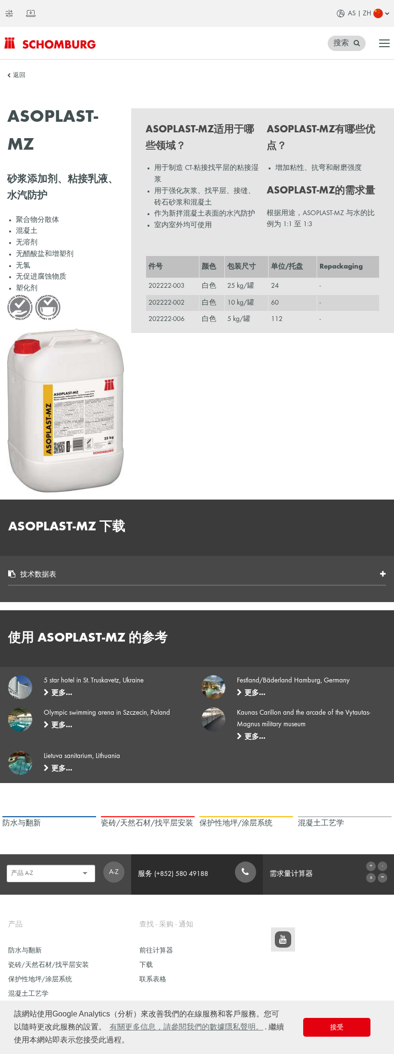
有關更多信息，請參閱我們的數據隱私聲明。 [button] (186, 1027)
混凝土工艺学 (28, 994)
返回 (19, 75)
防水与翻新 (25, 951)
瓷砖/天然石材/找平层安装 (48, 965)
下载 (146, 965)
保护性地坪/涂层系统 (40, 980)
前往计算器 (156, 951)
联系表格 (152, 980)
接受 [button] (337, 1027)
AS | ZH (359, 13)
